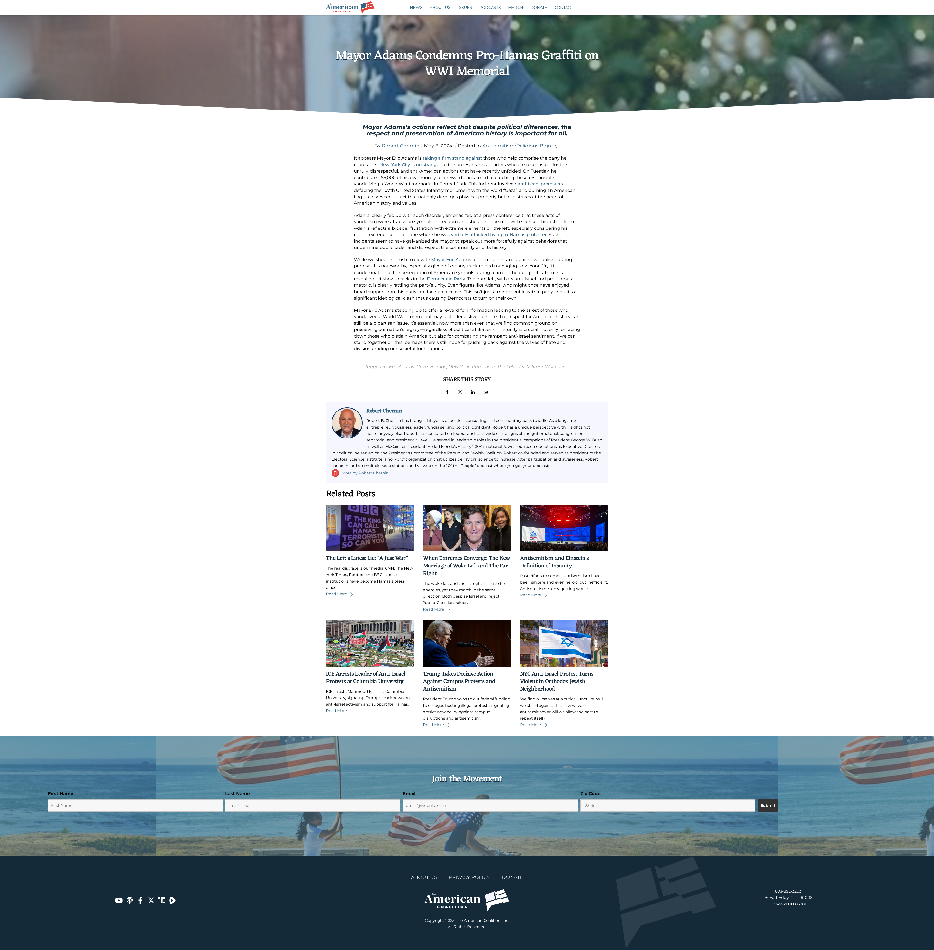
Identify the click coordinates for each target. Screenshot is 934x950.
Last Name (237, 793)
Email (409, 793)
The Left (506, 366)
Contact (564, 7)
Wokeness (556, 366)
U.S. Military (530, 366)
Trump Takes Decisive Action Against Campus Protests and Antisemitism (459, 681)
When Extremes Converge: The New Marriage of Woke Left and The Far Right (466, 566)
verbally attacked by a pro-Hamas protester (499, 234)
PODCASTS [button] (490, 7)
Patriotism (483, 366)
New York (459, 366)
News (416, 7)
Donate (538, 7)
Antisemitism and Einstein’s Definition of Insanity (554, 562)
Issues (465, 7)
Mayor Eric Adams (451, 259)
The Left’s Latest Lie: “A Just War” (367, 558)
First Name (60, 793)
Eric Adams (401, 366)
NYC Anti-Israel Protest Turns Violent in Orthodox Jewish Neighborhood (556, 681)
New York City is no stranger (410, 164)
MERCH (515, 7)
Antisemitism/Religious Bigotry (520, 146)
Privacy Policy (469, 877)
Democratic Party (446, 279)
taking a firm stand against (452, 158)
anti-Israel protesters (540, 184)
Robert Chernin (384, 411)
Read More (336, 594)
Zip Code (590, 793)
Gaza (422, 366)
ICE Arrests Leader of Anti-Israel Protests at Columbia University (365, 678)
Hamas (438, 366)
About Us (440, 7)
